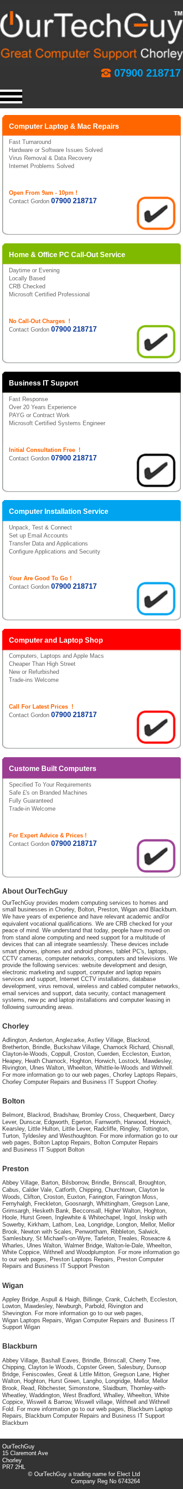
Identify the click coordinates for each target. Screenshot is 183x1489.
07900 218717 (147, 73)
